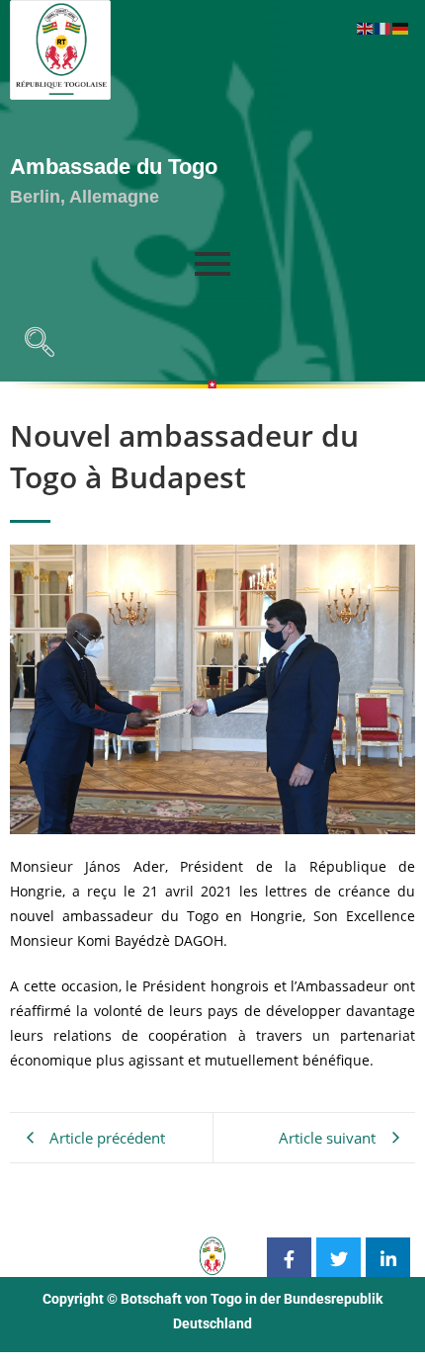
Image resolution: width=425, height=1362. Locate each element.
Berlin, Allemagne (84, 197)
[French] (383, 27)
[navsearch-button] (34, 347)
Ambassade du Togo (113, 166)
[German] (401, 27)
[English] (366, 27)
